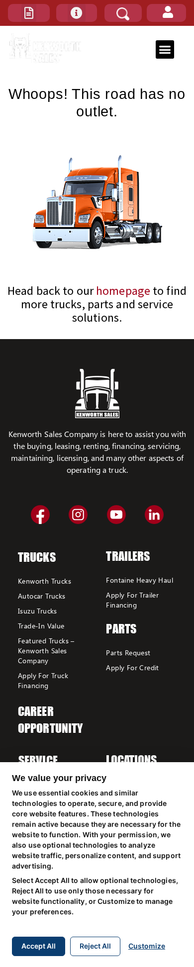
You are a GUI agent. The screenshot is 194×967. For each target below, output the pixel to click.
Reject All (95, 946)
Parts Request (128, 652)
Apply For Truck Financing (43, 680)
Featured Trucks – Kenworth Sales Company (46, 650)
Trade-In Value (41, 625)
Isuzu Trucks (37, 610)
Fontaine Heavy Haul (139, 580)
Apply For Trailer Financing (132, 600)
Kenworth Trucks (44, 581)
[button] (28, 13)
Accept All (38, 946)
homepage (123, 290)
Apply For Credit (132, 667)
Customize (146, 946)
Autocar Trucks (42, 596)
